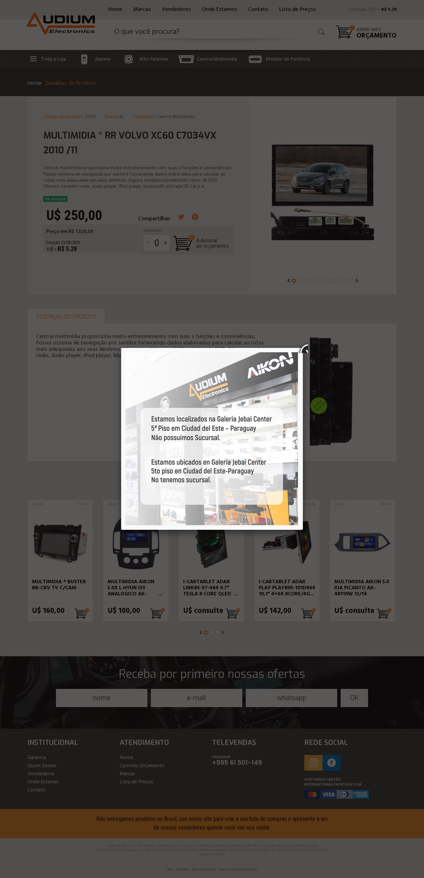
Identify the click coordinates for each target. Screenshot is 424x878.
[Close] (303, 348)
